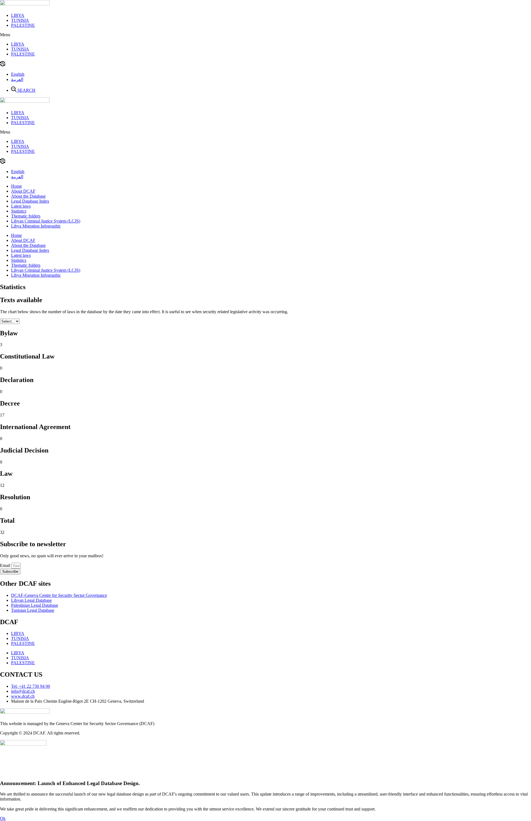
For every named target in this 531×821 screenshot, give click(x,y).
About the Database (28, 196)
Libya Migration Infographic (36, 226)
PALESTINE (23, 25)
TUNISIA (20, 20)
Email (5, 565)
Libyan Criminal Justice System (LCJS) (45, 221)
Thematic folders (25, 216)
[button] (265, 34)
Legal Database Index (30, 201)
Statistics (18, 211)
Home (16, 186)
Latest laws (21, 206)
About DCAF (23, 191)
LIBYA (17, 15)
